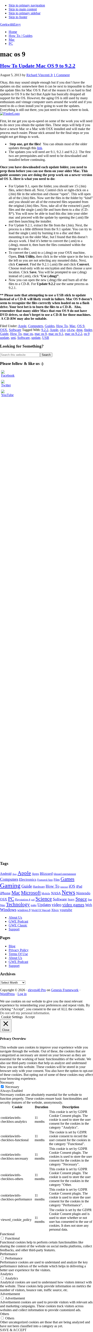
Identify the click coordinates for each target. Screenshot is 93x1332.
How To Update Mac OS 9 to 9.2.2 (37, 66)
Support (14, 929)
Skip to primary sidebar (24, 13)
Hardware (39, 886)
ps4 (33, 899)
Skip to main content (23, 9)
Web (88, 905)
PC (11, 899)
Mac (72, 326)
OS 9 (80, 326)
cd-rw (71, 330)
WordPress (7, 994)
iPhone (5, 893)
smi (13, 338)
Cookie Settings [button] (12, 1017)
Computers (35, 326)
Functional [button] (7, 1234)
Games (67, 879)
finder (88, 330)
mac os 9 (41, 334)
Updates (44, 904)
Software (15, 330)
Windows (8, 909)
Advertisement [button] (10, 1294)
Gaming (10, 885)
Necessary (12, 1087)
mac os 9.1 (55, 334)
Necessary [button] (7, 1082)
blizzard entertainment (65, 873)
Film (57, 879)
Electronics (27, 879)
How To (62, 326)
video (56, 904)
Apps (35, 873)
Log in (22, 994)
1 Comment (62, 75)
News (68, 892)
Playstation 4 (22, 899)
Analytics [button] (6, 1274)
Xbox (55, 910)
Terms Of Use (18, 954)
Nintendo (83, 893)
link (39, 148)
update (35, 338)
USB (45, 338)
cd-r (62, 330)
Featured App (45, 879)
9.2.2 (44, 330)
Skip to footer (18, 17)
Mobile (46, 893)
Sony (71, 899)
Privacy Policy (19, 950)
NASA (56, 893)
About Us (15, 917)
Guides (50, 326)
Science (43, 899)
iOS (72, 886)
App (14, 874)
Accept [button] (30, 1017)
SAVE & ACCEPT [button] (13, 1330)
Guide (4, 334)
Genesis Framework (65, 990)
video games (73, 904)
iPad (79, 886)
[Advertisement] (32, 408)
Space (81, 899)
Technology (18, 904)
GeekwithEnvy (10, 24)
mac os (28, 334)
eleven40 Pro (37, 990)
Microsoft (31, 892)
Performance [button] (8, 1254)
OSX (3, 330)
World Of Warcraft (40, 910)
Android (5, 873)
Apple (22, 326)
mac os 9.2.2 (73, 334)
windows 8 (23, 910)
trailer (34, 905)
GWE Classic (18, 925)
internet (64, 887)
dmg (79, 330)
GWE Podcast (18, 921)
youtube (66, 910)
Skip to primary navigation (27, 5)
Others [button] (4, 1314)
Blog (12, 946)
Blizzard (46, 874)
